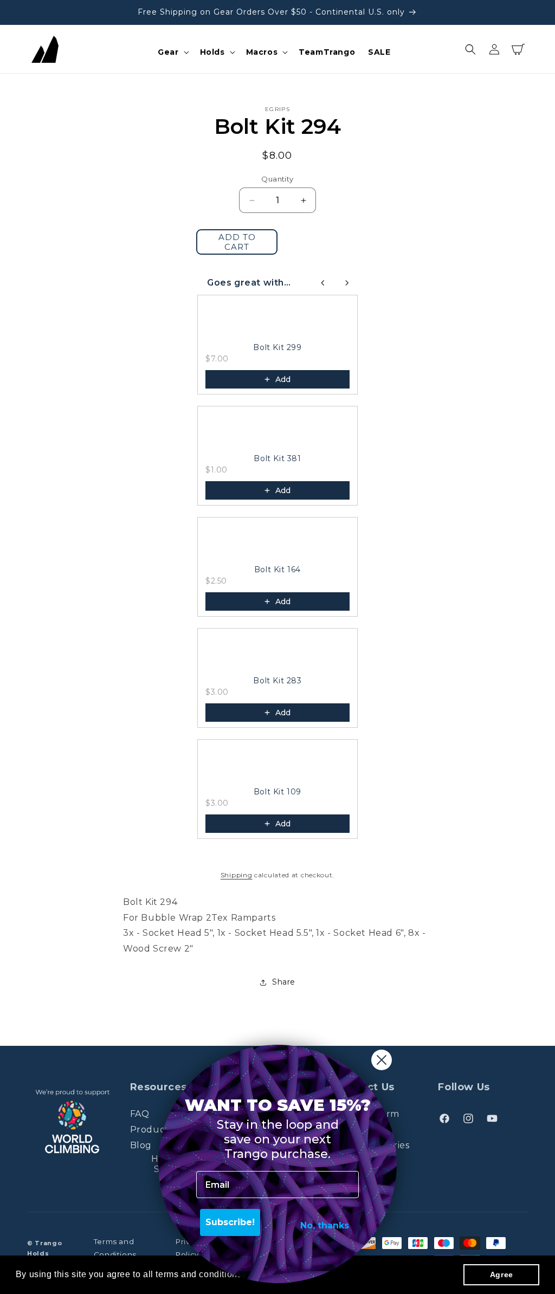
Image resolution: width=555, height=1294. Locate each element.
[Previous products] (323, 282)
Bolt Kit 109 (277, 792)
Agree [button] (501, 1274)
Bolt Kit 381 (277, 458)
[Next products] (347, 282)
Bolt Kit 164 (277, 569)
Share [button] (283, 982)
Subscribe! (230, 1222)
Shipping (237, 875)
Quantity (277, 178)
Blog (141, 1145)
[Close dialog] (381, 1060)
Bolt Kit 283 (277, 680)
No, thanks (324, 1225)
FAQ (140, 1114)
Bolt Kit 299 (277, 347)
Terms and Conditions (115, 1248)
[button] (172, 52)
